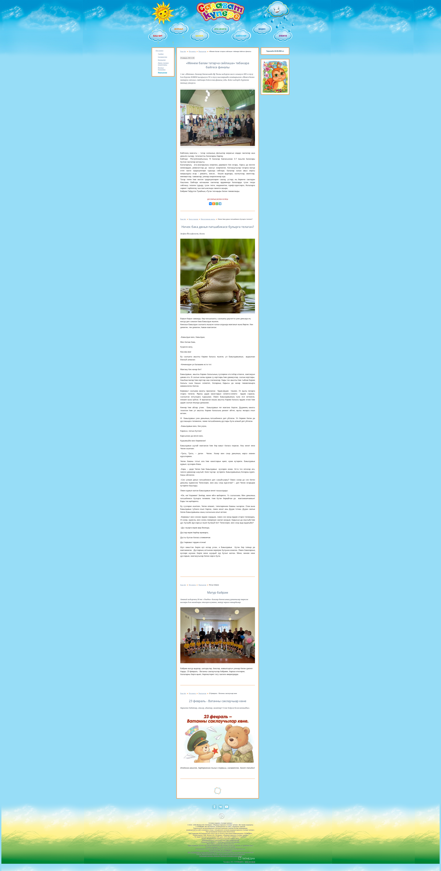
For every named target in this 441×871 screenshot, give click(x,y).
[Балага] (199, 35)
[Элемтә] (283, 35)
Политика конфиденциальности (231, 856)
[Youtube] (226, 809)
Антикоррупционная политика (209, 856)
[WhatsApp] (216, 203)
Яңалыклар (162, 72)
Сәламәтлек (162, 57)
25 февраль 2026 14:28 (187, 58)
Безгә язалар (193, 219)
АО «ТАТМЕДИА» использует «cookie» (201, 852)
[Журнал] (178, 29)
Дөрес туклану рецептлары (163, 64)
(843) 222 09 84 (250, 862)
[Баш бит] (158, 35)
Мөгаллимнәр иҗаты (208, 219)
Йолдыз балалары (161, 68)
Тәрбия (161, 54)
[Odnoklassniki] (214, 809)
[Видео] (262, 29)
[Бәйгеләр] (241, 35)
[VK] (220, 809)
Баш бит (183, 51)
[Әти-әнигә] (220, 29)
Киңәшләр (162, 60)
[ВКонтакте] (210, 203)
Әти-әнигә (159, 51)
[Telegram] (220, 203)
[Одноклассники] (213, 203)
